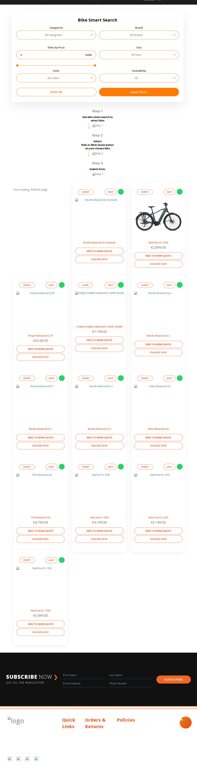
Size (139, 47)
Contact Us (69, 733)
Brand (139, 28)
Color (56, 71)
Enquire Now (99, 259)
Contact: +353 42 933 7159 (134, 749)
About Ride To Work (71, 748)
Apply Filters (139, 92)
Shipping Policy (94, 733)
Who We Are (70, 742)
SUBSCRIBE (173, 679)
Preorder (99, 203)
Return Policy (93, 737)
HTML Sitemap (71, 761)
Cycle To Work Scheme (71, 755)
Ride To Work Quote (99, 251)
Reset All (56, 92)
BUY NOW (158, 203)
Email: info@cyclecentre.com (135, 745)
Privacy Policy (125, 726)
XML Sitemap (70, 766)
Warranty (90, 742)
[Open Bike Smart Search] (186, 723)
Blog (65, 737)
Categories (56, 28)
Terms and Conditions (130, 731)
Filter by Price (56, 47)
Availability (139, 71)
